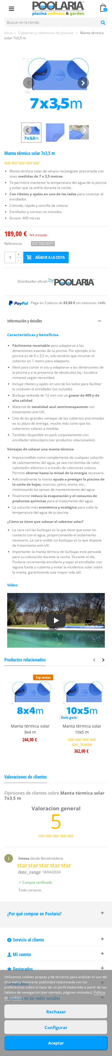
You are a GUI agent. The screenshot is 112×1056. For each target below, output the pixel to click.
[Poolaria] (58, 8)
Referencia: (13, 243)
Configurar (56, 1027)
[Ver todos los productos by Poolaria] (71, 281)
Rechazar (56, 1011)
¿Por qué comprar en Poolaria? (34, 914)
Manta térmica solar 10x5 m (82, 729)
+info (101, 302)
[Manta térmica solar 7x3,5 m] (56, 83)
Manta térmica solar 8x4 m (30, 729)
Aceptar (56, 1043)
